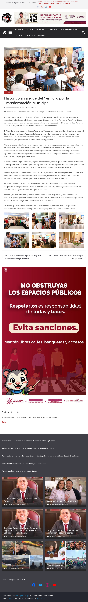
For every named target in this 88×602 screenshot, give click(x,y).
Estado (30, 30)
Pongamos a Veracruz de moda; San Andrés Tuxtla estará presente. (62, 531)
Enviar (4, 422)
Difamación (9, 565)
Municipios (41, 30)
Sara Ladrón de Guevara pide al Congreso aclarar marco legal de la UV (23, 257)
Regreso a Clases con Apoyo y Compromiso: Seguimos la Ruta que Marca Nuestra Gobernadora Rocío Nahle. (22, 530)
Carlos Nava (32, 108)
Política (18, 35)
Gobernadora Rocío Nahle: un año (61, 501)
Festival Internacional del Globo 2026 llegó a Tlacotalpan (57, 2)
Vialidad (53, 30)
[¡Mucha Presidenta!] (65, 555)
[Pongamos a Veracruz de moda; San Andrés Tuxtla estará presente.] (65, 523)
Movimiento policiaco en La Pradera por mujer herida (66, 257)
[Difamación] (22, 555)
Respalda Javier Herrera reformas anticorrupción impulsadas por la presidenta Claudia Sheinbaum (40, 456)
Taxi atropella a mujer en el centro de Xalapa (19, 471)
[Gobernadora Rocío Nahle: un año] (65, 491)
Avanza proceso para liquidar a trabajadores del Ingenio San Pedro (28, 448)
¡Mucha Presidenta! (55, 565)
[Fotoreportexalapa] (4, 32)
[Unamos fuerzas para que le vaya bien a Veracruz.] (22, 491)
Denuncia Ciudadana (69, 30)
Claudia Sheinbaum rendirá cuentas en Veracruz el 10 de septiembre (28, 441)
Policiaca (19, 30)
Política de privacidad (35, 35)
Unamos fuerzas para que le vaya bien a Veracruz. (21, 499)
